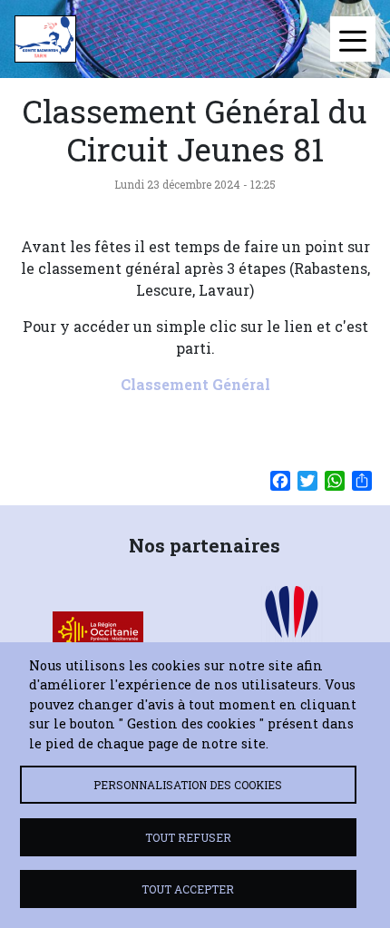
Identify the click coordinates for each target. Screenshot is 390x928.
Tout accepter (187, 889)
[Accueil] (45, 39)
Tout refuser (188, 837)
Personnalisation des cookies (187, 784)
